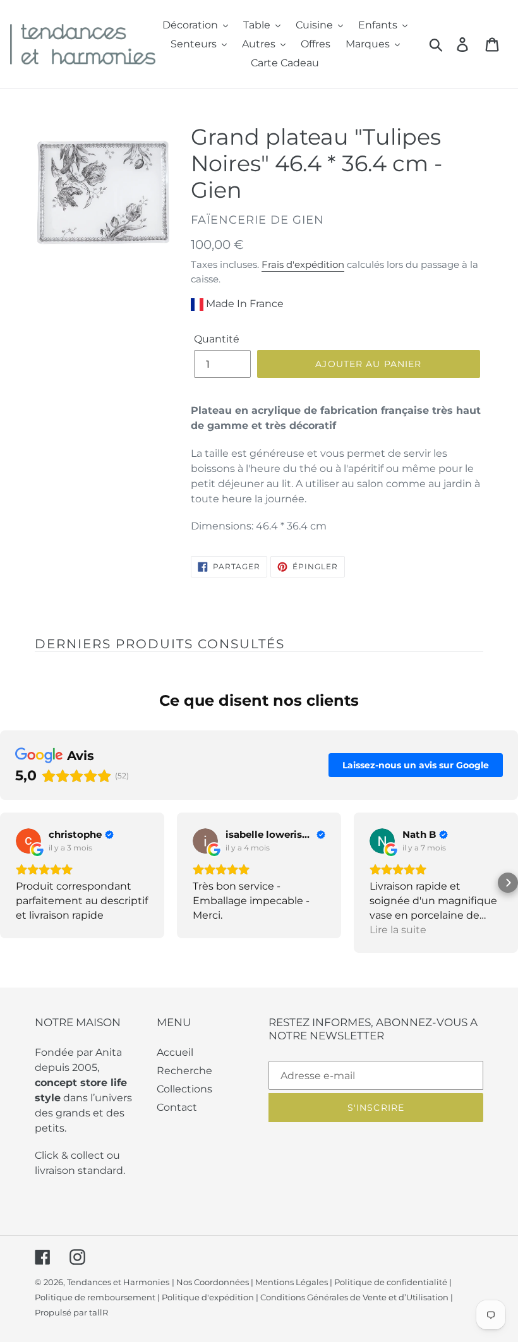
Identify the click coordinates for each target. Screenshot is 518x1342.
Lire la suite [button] (398, 930)
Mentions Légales (291, 1282)
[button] (10, 883)
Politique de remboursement (95, 1297)
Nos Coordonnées (212, 1282)
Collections (184, 1089)
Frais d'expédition (303, 264)
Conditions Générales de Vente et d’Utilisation (354, 1297)
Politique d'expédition (208, 1297)
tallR (98, 1312)
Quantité (216, 339)
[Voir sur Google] (28, 841)
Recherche (184, 1071)
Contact (177, 1107)
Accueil (175, 1052)
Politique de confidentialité (390, 1282)
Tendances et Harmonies (118, 1282)
